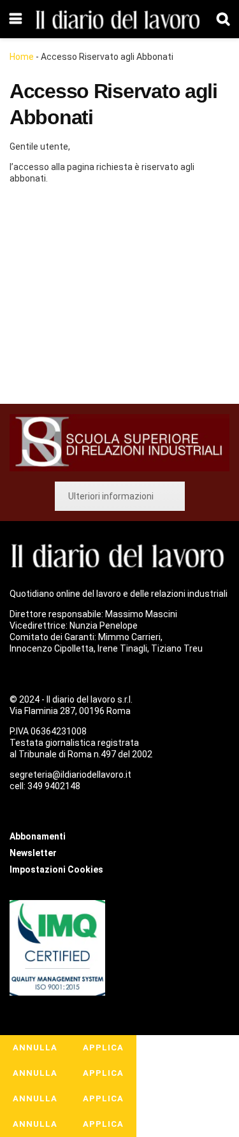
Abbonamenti (87, 296)
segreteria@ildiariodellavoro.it (70, 774)
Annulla (35, 1047)
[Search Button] (223, 19)
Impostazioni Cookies (56, 869)
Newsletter (33, 853)
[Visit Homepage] (119, 19)
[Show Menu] (16, 19)
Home (22, 57)
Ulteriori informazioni (111, 496)
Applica (103, 1047)
